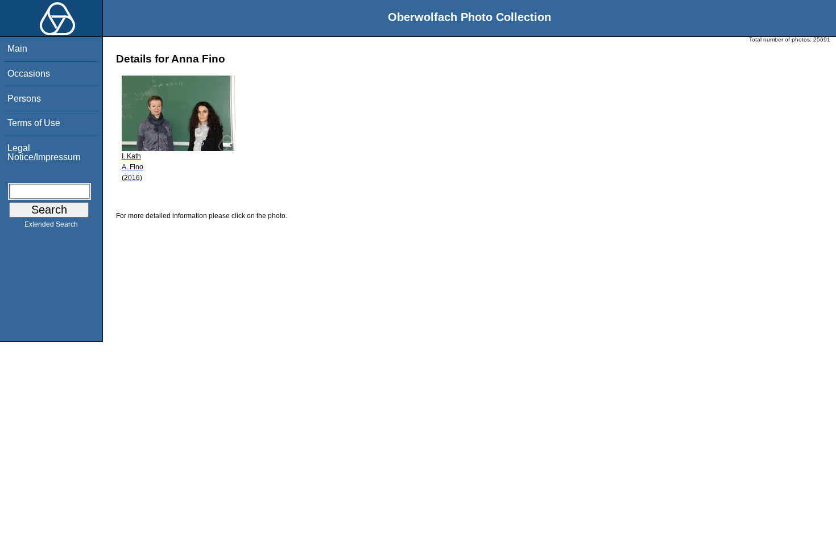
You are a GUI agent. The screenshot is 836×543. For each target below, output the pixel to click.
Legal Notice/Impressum (43, 152)
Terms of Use (33, 123)
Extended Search (51, 224)
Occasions (28, 73)
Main (17, 48)
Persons (24, 98)
